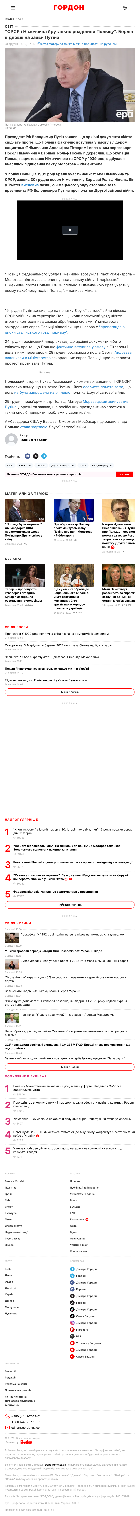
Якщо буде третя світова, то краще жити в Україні (47, 668)
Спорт (9, 1206)
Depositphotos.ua (55, 1464)
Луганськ (11, 1313)
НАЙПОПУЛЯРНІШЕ (21, 819)
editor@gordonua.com (26, 1427)
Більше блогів (70, 692)
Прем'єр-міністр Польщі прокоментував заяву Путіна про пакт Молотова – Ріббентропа (73, 529)
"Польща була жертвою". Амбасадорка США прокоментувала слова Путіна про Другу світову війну (24, 531)
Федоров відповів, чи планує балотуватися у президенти (56, 891)
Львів (8, 1275)
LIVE (72, 1213)
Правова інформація (18, 1390)
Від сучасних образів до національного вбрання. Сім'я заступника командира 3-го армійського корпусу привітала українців (71, 598)
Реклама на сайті (16, 1383)
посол (83, 465)
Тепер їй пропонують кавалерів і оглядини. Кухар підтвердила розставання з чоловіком (23, 594)
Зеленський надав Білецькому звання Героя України (43, 991)
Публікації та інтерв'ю (84, 1187)
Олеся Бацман (85, 1316)
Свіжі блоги (16, 627)
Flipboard (82, 1329)
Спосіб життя (13, 1225)
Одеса (9, 1281)
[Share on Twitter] (35, 456)
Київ (8, 1268)
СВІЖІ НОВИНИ (18, 923)
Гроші (8, 1193)
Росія (10, 465)
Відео (73, 1232)
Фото (73, 1225)
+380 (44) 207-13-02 (26, 1422)
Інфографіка (12, 1238)
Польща (41, 465)
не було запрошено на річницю (42, 392)
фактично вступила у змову (81, 347)
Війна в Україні (14, 1181)
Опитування (77, 1238)
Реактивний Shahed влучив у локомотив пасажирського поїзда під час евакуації (73, 862)
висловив (30, 185)
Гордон (9, 18)
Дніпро (9, 1300)
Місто (8, 1261)
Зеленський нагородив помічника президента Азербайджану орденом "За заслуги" (65, 1058)
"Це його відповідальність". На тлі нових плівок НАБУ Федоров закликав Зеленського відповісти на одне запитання (66, 847)
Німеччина (25, 465)
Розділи (75, 1173)
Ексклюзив (77, 1219)
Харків (9, 1294)
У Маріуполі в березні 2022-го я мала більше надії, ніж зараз (59, 645)
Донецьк (10, 1288)
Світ (20, 18)
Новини (77, 612)
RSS (78, 1336)
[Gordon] (69, 8)
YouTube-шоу (79, 1244)
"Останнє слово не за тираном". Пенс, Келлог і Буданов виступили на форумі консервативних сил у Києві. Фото (70, 877)
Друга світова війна (62, 465)
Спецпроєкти (78, 1251)
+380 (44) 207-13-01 (25, 1416)
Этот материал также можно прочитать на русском (79, 43)
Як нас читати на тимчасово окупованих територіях (20, 1400)
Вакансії (10, 1371)
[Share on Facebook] (27, 456)
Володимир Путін (102, 465)
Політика (10, 1187)
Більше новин (70, 1066)
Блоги (73, 1200)
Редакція (10, 1377)
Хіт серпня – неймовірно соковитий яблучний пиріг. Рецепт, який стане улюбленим (72, 1119)
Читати (124, 474)
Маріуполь (12, 1307)
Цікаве (9, 1244)
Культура (11, 1213)
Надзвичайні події (16, 1232)
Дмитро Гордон (86, 1269)
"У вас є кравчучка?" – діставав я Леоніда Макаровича (52, 657)
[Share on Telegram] (44, 456)
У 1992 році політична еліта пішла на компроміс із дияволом (57, 633)
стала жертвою (33, 427)
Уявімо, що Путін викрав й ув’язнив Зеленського (46, 680)
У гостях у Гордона (82, 1193)
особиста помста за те (103, 387)
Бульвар (14, 559)
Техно (9, 1219)
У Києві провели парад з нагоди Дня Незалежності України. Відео (54, 951)
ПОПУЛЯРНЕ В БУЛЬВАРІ (26, 1076)
